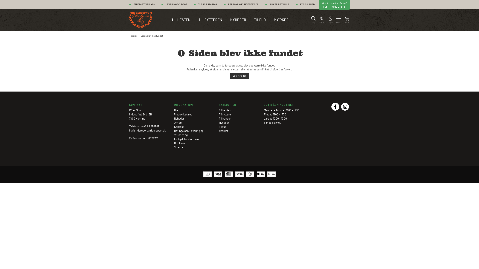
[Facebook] (335, 107)
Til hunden (225, 118)
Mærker (281, 20)
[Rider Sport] (140, 20)
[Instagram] (345, 107)
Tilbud (260, 20)
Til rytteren (210, 20)
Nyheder (238, 20)
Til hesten (180, 20)
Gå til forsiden (239, 75)
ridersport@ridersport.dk (151, 130)
